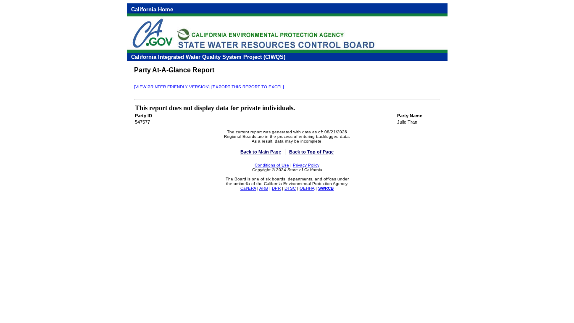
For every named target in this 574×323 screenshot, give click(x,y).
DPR (276, 188)
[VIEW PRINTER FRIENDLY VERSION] (172, 87)
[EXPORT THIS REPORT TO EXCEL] (247, 87)
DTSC (290, 188)
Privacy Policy (306, 165)
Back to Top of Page (311, 151)
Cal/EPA (248, 188)
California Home (152, 9)
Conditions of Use (272, 165)
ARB (263, 188)
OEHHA (307, 188)
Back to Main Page (260, 151)
